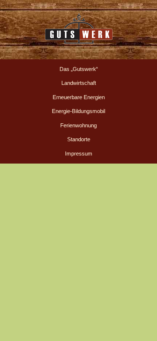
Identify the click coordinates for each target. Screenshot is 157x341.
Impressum (78, 153)
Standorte (78, 139)
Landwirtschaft (78, 83)
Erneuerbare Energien (79, 97)
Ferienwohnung (78, 125)
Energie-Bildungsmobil (78, 111)
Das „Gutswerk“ (79, 69)
